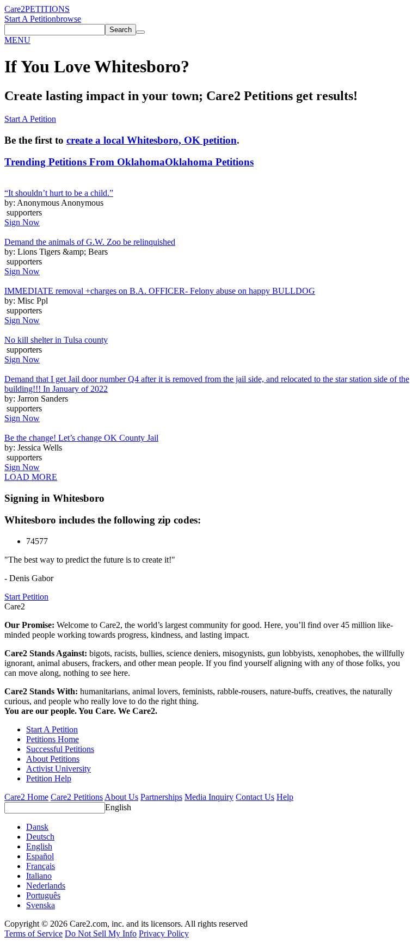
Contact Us (255, 797)
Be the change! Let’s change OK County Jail (81, 437)
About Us (121, 797)
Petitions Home (52, 739)
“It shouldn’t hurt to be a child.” (58, 193)
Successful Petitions (60, 749)
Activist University (58, 768)
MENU (17, 40)
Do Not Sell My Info (101, 933)
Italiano (39, 875)
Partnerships (161, 797)
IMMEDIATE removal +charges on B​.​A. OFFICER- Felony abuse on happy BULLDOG (159, 290)
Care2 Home (26, 797)
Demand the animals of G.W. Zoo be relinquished (89, 241)
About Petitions (52, 758)
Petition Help (48, 778)
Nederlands (45, 885)
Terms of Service (33, 933)
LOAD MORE (30, 477)
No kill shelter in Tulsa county (56, 339)
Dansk (37, 826)
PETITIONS (47, 9)
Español (40, 856)
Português (43, 895)
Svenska (40, 905)
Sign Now (22, 222)
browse (68, 18)
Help (284, 797)
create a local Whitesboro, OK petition (151, 140)
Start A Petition (30, 18)
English (118, 807)
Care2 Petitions (77, 797)
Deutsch (40, 836)
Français (40, 866)
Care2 (14, 9)
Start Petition (26, 596)
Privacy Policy (164, 933)
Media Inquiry (209, 797)
